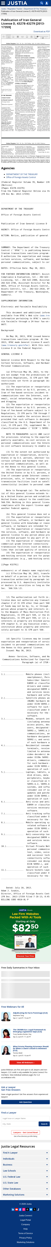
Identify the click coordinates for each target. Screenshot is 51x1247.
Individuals (8, 1158)
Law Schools (9, 1170)
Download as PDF (42, 31)
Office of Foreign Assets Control (21, 177)
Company (25, 1224)
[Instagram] (23, 1209)
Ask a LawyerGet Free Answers (10, 1088)
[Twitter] (34, 1209)
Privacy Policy (25, 1238)
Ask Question (25, 1102)
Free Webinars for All (12, 1007)
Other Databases (12, 1188)
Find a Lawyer (8, 1112)
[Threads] (27, 1209)
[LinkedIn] (13, 1209)
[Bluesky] (30, 1209)
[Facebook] (20, 1209)
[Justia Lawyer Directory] (38, 1209)
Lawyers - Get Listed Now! (25, 1132)
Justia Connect (25, 1216)
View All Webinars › (25, 1062)
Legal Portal (25, 1220)
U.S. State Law (10, 1182)
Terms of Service (25, 1233)
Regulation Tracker (14, 9)
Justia (3, 9)
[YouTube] (16, 1209)
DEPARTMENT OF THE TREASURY (22, 174)
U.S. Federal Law (11, 1176)
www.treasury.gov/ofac (15, 345)
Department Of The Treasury (35, 9)
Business (7, 1164)
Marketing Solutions (13, 1194)
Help (25, 1229)
